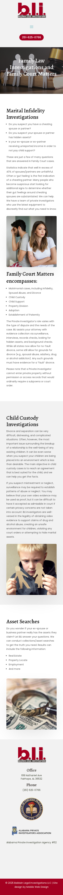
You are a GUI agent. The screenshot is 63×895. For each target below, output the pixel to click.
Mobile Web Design (37, 887)
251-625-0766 (31, 37)
